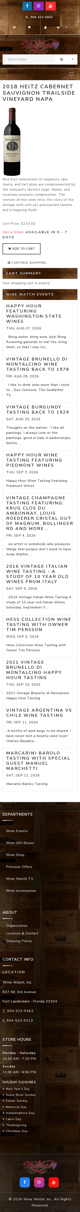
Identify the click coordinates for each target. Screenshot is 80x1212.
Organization (17, 925)
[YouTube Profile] (50, 6)
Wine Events (17, 831)
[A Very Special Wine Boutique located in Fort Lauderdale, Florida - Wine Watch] (40, 46)
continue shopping (28, 263)
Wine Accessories (21, 890)
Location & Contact (22, 933)
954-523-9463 (40, 17)
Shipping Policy (19, 941)
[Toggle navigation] (71, 74)
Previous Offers (19, 866)
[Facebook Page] (27, 6)
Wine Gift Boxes (20, 843)
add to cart (23, 249)
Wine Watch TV (19, 878)
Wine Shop (15, 855)
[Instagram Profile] (38, 6)
